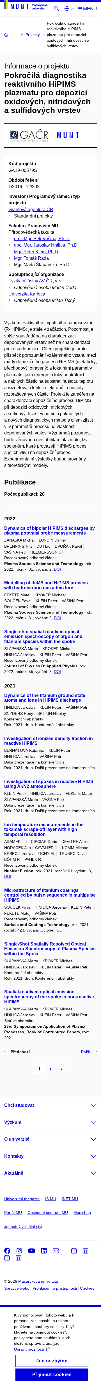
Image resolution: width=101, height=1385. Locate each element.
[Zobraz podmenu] (88, 1105)
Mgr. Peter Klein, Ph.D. (36, 251)
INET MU (70, 1199)
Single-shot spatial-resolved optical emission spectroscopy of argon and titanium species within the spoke (43, 636)
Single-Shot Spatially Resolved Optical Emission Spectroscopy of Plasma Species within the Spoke (50, 949)
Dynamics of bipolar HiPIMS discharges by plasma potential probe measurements (49, 531)
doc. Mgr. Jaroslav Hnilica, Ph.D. (46, 245)
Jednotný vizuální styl (23, 1226)
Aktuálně (13, 1173)
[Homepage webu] (25, 6)
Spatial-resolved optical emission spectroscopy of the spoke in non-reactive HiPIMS (49, 996)
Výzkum (12, 1122)
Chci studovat (19, 1105)
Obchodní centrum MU (47, 1212)
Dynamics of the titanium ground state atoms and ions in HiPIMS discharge (44, 698)
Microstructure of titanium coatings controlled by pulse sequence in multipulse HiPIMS (50, 895)
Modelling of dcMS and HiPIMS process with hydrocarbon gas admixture (46, 585)
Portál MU (13, 1212)
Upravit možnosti (29, 1349)
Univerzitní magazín (22, 1199)
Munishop (82, 1212)
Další (85, 1052)
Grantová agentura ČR (30, 209)
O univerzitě (16, 1139)
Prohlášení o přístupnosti (55, 1288)
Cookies (87, 1288)
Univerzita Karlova (26, 294)
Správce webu (16, 1288)
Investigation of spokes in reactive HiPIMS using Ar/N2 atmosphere (48, 784)
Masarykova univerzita (38, 1281)
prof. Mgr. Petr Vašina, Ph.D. (42, 238)
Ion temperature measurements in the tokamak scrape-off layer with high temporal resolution (44, 829)
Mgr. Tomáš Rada (31, 258)
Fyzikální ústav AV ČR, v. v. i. (37, 280)
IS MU (50, 1199)
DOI (57, 569)
